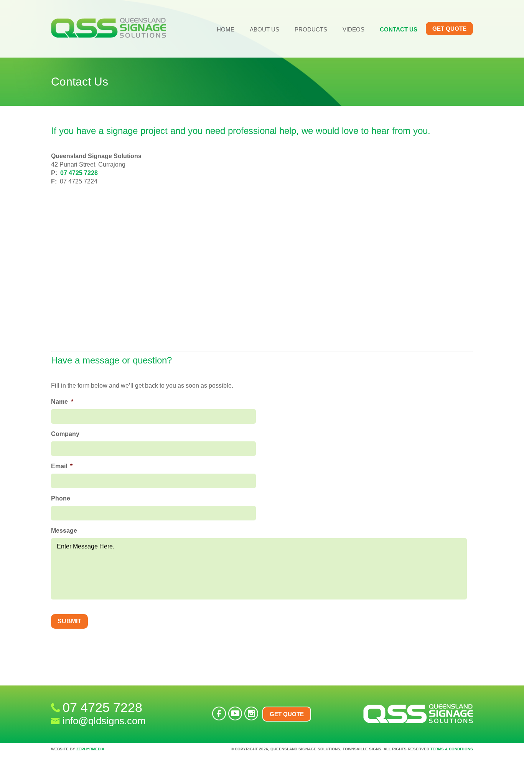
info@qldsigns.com (104, 721)
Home (225, 29)
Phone (60, 498)
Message (64, 530)
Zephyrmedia (90, 749)
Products (311, 29)
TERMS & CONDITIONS (451, 749)
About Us (264, 29)
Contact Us (398, 29)
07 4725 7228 (79, 173)
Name (62, 401)
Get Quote (449, 28)
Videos (353, 29)
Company (65, 434)
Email (62, 466)
